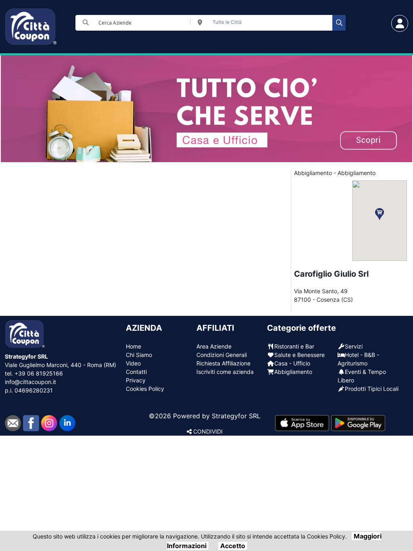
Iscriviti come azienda (225, 371)
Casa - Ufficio (292, 363)
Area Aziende (214, 346)
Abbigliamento (293, 371)
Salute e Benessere (299, 354)
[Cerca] (339, 23)
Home (133, 346)
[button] (379, 214)
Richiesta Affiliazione (223, 363)
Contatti (136, 371)
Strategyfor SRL (236, 416)
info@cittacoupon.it (30, 381)
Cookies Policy (145, 388)
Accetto (232, 546)
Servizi (354, 346)
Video (133, 363)
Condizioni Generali (221, 354)
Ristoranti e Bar (294, 346)
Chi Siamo (139, 354)
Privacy (136, 380)
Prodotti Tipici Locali (371, 388)
